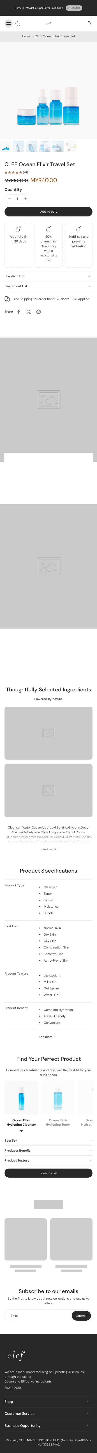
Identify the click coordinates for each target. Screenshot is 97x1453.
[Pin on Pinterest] (39, 312)
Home (26, 36)
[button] (48, 211)
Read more (48, 849)
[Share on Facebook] (19, 312)
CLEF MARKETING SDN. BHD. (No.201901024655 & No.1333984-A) (55, 1442)
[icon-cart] (87, 23)
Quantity (13, 189)
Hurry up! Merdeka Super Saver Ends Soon (39, 7)
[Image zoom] (48, 90)
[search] (18, 23)
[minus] (9, 198)
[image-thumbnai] (5, 146)
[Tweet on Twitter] (29, 312)
